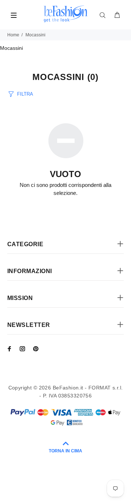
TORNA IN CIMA (65, 450)
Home (13, 34)
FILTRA (25, 94)
